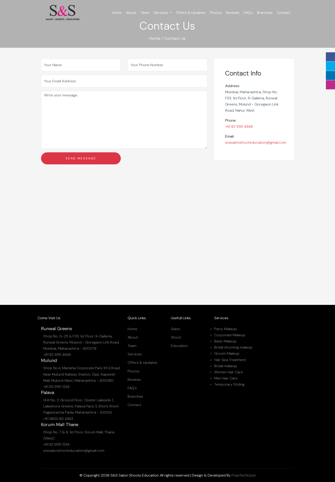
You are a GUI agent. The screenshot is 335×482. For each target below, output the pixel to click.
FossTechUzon (244, 475)
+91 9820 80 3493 (58, 418)
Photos (216, 12)
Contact (284, 12)
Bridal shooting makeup (233, 347)
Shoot (176, 337)
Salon (175, 328)
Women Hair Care (228, 372)
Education (179, 345)
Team (145, 12)
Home (117, 12)
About (131, 12)
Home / (156, 38)
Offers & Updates (191, 12)
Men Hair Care (225, 378)
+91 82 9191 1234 (56, 386)
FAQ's (248, 12)
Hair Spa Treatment (230, 359)
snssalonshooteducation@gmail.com (255, 142)
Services (135, 354)
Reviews (232, 12)
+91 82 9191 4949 (239, 126)
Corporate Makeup (229, 335)
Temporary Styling (229, 384)
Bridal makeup (225, 366)
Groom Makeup (227, 353)
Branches (265, 12)
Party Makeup (225, 328)
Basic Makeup (225, 341)
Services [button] (161, 12)
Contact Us (175, 38)
